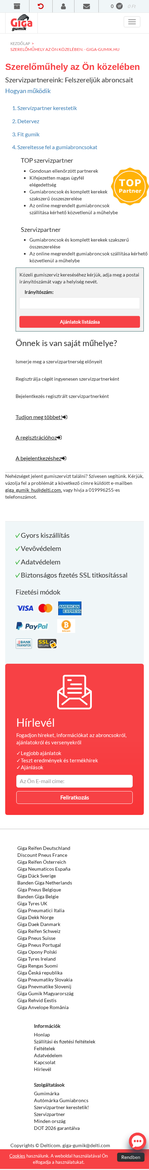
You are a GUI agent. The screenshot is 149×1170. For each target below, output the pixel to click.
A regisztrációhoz (36, 437)
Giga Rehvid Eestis (36, 1000)
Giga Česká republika (39, 973)
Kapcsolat (44, 1062)
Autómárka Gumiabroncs (61, 1100)
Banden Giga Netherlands (44, 883)
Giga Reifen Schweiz (38, 931)
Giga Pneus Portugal (39, 945)
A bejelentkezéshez (38, 458)
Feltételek (44, 1048)
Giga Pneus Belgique (39, 889)
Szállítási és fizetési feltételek (64, 1041)
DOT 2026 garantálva (57, 1128)
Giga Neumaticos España (43, 869)
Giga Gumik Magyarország (45, 993)
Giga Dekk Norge (35, 917)
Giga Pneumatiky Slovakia (44, 979)
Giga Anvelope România (43, 1007)
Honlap (42, 1034)
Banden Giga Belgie (38, 896)
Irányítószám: (39, 292)
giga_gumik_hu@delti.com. (33, 490)
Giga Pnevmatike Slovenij (44, 986)
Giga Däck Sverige (36, 876)
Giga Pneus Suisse (36, 938)
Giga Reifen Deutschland (43, 848)
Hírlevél (42, 1069)
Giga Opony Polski (37, 952)
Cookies (17, 1156)
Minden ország (49, 1121)
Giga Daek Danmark (38, 924)
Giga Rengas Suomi (37, 966)
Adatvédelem (48, 1055)
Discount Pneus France (42, 855)
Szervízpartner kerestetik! (61, 1107)
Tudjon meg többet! (39, 417)
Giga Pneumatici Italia (40, 910)
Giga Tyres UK (32, 903)
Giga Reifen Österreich (41, 862)
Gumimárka (46, 1093)
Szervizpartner (49, 1114)
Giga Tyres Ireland (36, 959)
